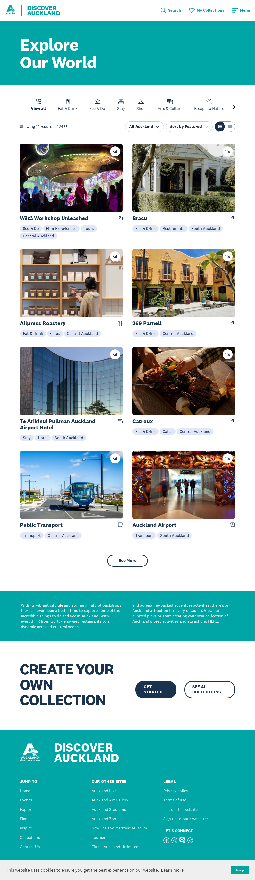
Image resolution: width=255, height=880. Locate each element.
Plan (24, 818)
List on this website (180, 809)
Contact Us (30, 846)
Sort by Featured (186, 126)
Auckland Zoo (104, 818)
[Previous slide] (21, 107)
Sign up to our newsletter (185, 818)
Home (25, 790)
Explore (26, 809)
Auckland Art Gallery (110, 800)
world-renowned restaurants (76, 621)
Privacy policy (175, 790)
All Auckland (141, 126)
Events (26, 800)
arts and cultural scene (58, 626)
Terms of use (174, 800)
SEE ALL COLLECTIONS (206, 689)
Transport (32, 535)
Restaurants (174, 228)
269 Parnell (147, 323)
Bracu (139, 218)
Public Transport (41, 525)
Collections (30, 837)
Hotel (43, 437)
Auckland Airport (154, 525)
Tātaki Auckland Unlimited (115, 846)
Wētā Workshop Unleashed (54, 218)
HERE (213, 621)
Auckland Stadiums (109, 809)
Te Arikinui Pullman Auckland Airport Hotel (57, 424)
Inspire (26, 828)
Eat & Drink (145, 228)
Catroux (142, 421)
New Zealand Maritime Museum (119, 828)
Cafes (55, 333)
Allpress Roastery (42, 323)
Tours (89, 228)
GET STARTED (153, 689)
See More (127, 560)
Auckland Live (104, 790)
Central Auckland (38, 235)
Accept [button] (240, 870)
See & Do (31, 228)
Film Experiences (61, 228)
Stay (27, 437)
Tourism (99, 837)
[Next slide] (234, 107)
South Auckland (205, 228)
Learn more (172, 870)
